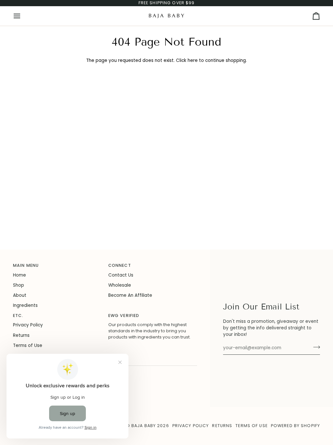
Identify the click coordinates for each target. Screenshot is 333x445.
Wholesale (119, 285)
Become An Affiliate (130, 295)
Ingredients (25, 305)
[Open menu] (23, 16)
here (193, 60)
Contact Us (120, 275)
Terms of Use (27, 345)
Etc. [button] (18, 315)
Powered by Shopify (295, 425)
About (19, 295)
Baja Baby (143, 425)
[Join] (314, 347)
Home (19, 275)
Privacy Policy (28, 325)
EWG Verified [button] (124, 315)
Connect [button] (119, 265)
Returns (21, 335)
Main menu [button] (26, 265)
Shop (18, 285)
